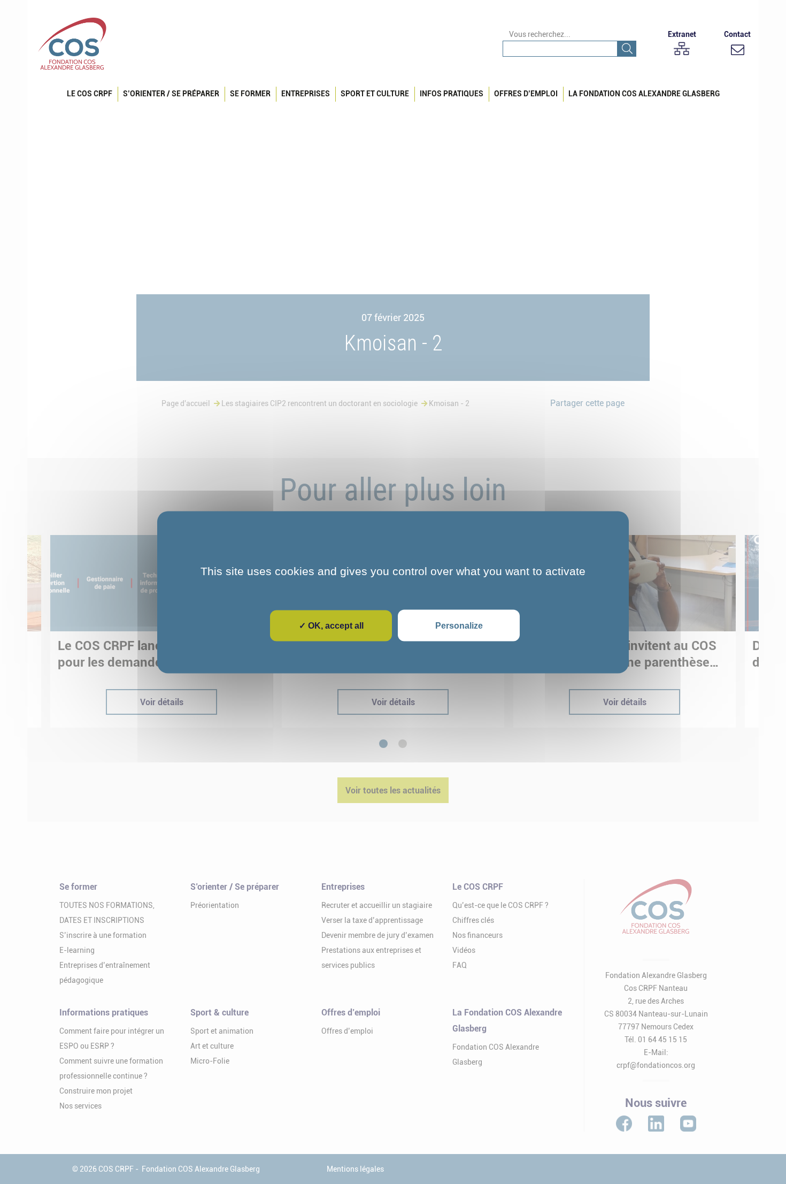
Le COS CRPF (89, 93)
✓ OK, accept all (331, 625)
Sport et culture (375, 93)
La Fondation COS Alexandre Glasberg (644, 93)
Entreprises (305, 93)
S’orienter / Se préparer (171, 93)
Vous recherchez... (540, 34)
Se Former (250, 93)
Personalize (459, 625)
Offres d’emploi (526, 93)
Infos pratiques (451, 93)
